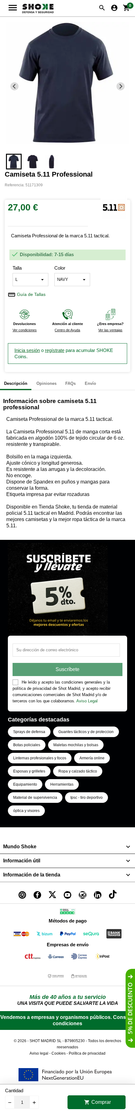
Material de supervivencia (35, 797)
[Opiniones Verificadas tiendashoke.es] (67, 912)
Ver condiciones (25, 330)
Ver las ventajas (110, 330)
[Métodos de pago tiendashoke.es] (21, 935)
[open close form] (130, 1008)
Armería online (92, 758)
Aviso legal (39, 1053)
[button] (14, 161)
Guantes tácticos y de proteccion (86, 732)
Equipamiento (25, 784)
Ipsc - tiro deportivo (86, 797)
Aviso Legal (87, 701)
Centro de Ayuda (67, 330)
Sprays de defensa (29, 732)
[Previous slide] (14, 86)
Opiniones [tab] (46, 383)
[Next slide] (120, 86)
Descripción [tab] (15, 383)
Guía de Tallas (31, 294)
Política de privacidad (87, 1053)
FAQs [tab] (70, 383)
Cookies (58, 1053)
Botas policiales (26, 745)
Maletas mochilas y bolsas (75, 745)
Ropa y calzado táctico (77, 771)
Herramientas (61, 784)
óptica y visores (26, 811)
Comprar (97, 1102)
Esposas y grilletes (29, 771)
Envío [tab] (90, 383)
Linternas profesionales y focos (39, 758)
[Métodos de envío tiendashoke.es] (33, 957)
